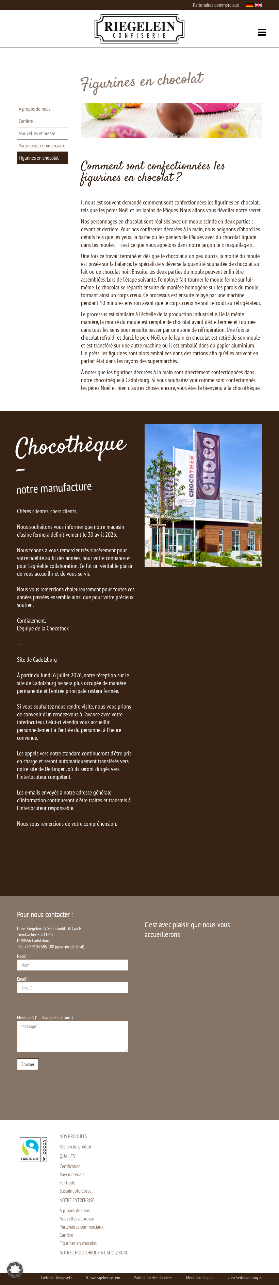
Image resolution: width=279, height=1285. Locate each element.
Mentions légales (200, 1277)
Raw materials (72, 1174)
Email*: (23, 979)
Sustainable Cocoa (76, 1191)
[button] (15, 1270)
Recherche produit (75, 1146)
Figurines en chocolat (39, 157)
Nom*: (22, 956)
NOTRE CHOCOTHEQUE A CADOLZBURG (94, 1252)
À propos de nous (34, 108)
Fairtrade (67, 1182)
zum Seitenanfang (243, 1277)
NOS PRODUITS (73, 1136)
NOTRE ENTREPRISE (77, 1200)
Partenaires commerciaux (216, 4)
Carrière (26, 121)
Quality (68, 1156)
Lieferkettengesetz (56, 1277)
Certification (70, 1166)
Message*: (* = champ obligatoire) (44, 1017)
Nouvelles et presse (37, 133)
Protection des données (153, 1277)
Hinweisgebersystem (103, 1277)
